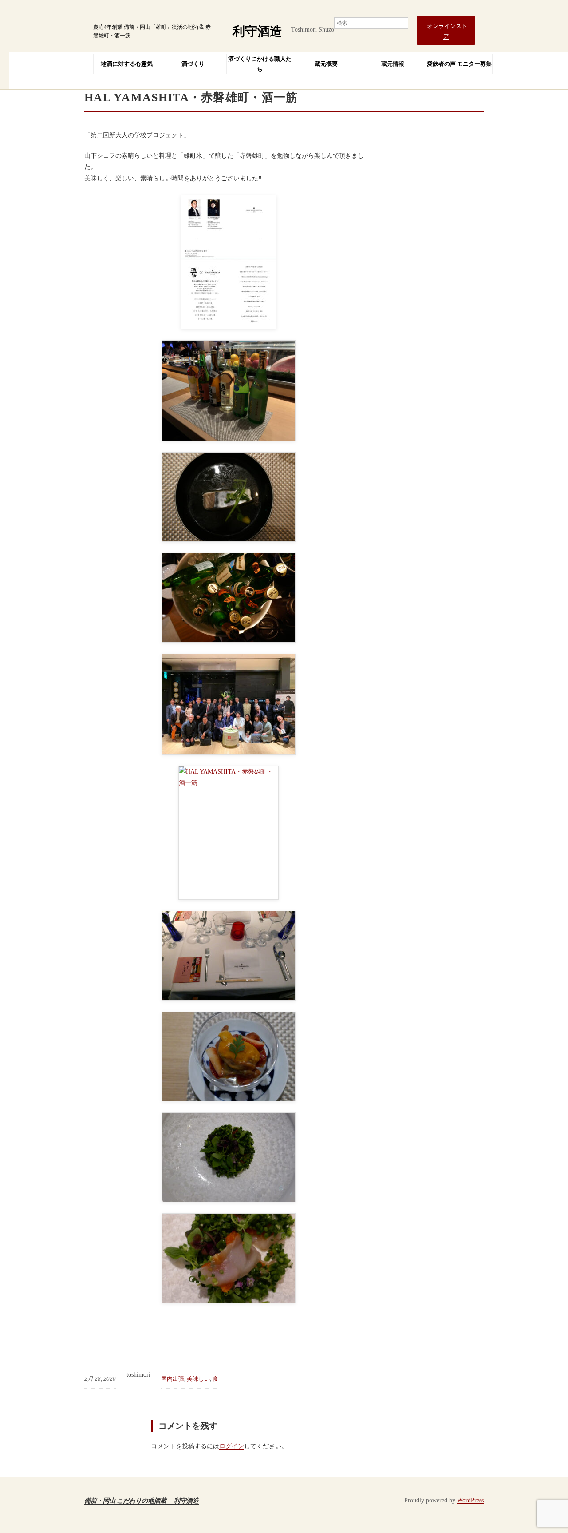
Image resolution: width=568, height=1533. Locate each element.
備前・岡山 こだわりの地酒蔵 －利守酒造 (141, 1500)
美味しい (198, 1378)
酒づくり (193, 63)
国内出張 (172, 1378)
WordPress (470, 1500)
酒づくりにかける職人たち (260, 64)
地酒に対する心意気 (127, 63)
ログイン (231, 1446)
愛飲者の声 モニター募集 (459, 63)
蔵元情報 (392, 63)
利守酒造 (257, 31)
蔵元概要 (326, 63)
